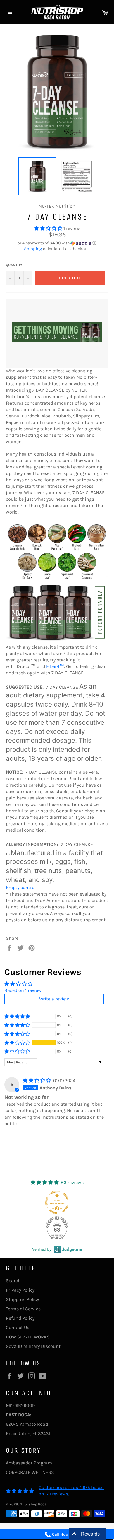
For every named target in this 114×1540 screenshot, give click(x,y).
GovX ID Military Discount (33, 1346)
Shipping (33, 248)
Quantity (14, 265)
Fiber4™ (55, 666)
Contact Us (17, 1327)
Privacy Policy (20, 1290)
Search (13, 1280)
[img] (37, 1080)
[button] (48, 228)
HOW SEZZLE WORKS (28, 1337)
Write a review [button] (54, 999)
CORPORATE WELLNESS (30, 1472)
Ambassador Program (29, 1463)
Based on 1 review (23, 990)
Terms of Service (23, 1309)
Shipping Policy (22, 1299)
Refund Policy (20, 1318)
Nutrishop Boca (33, 1504)
